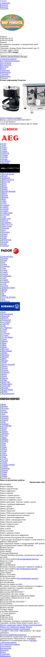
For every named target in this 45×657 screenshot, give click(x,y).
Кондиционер (5, 648)
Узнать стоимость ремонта (11, 118)
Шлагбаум (4, 650)
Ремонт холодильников (32, 625)
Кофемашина (5, 76)
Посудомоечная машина (10, 644)
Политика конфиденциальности (13, 635)
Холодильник (5, 646)
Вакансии (4, 7)
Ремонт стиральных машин (11, 625)
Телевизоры (5, 654)
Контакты (4, 5)
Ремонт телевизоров (21, 629)
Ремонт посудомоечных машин (13, 627)
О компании (5, 3)
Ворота (3, 652)
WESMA (33, 640)
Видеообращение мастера (27, 559)
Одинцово (4, 74)
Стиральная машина (8, 642)
